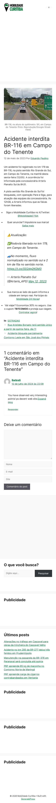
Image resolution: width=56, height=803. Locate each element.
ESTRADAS (14, 320)
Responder (13, 409)
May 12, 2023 (37, 281)
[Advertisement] (28, 47)
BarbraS (16, 380)
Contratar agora (28, 312)
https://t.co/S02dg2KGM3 (24, 268)
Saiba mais (28, 225)
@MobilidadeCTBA (28, 216)
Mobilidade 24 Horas (27, 299)
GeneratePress (28, 799)
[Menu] (49, 7)
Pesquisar (43, 573)
